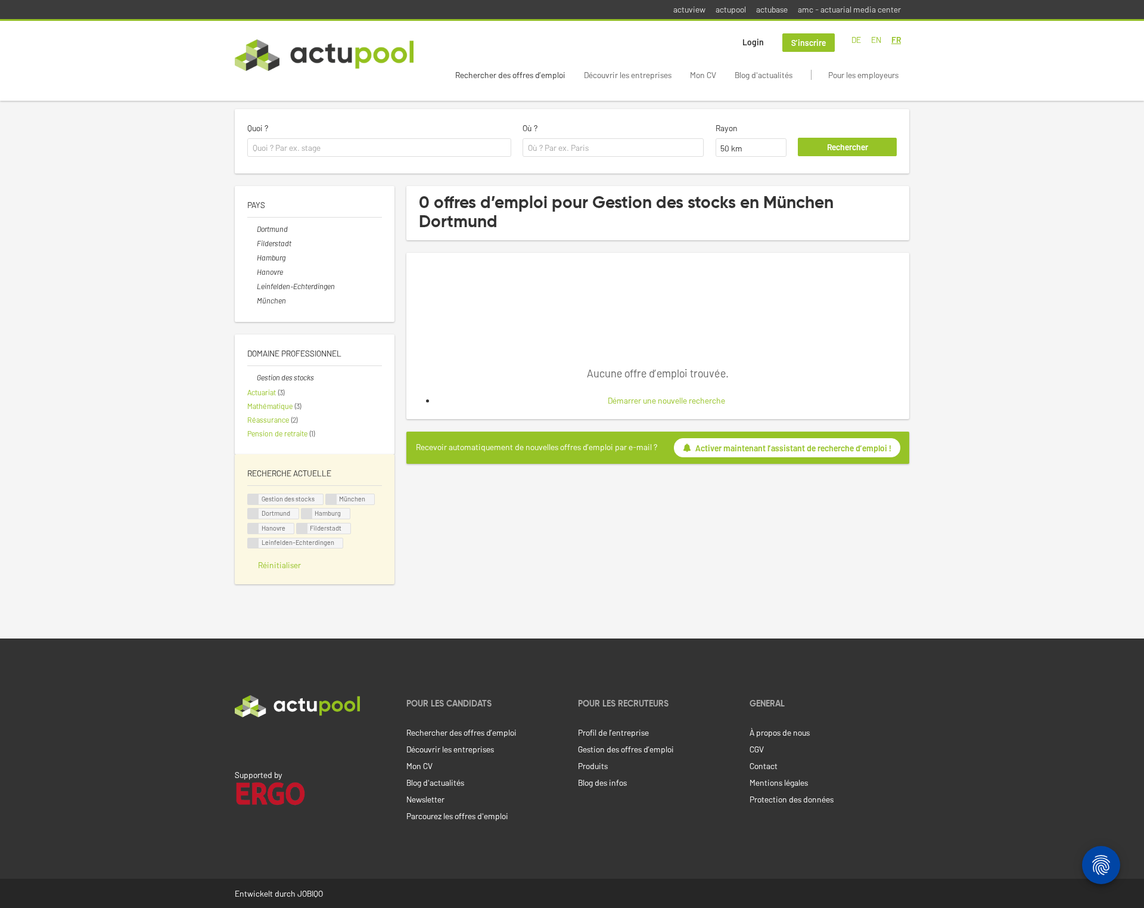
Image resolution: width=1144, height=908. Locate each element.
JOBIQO (310, 893)
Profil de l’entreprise (613, 732)
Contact (764, 766)
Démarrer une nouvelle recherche (666, 400)
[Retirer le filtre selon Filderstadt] (252, 243)
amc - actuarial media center (849, 9)
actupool (731, 9)
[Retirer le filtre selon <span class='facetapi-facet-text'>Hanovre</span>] (253, 528)
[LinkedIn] (241, 742)
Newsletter (425, 799)
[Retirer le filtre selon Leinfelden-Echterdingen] (252, 286)
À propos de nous (780, 732)
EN (876, 40)
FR (896, 40)
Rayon (727, 128)
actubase (772, 9)
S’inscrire (808, 43)
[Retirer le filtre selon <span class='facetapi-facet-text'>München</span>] (331, 499)
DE (856, 40)
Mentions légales (779, 782)
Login (753, 42)
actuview (689, 9)
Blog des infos (602, 782)
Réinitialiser (279, 565)
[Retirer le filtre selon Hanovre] (252, 272)
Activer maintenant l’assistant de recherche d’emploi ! (793, 448)
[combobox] (379, 147)
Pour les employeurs (863, 75)
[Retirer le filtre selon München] (252, 300)
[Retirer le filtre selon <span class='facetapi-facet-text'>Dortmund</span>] (253, 514)
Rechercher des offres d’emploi (510, 75)
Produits (593, 766)
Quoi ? (257, 128)
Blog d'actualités (763, 75)
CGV (757, 749)
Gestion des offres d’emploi (626, 749)
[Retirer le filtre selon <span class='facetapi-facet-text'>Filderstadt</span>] (302, 528)
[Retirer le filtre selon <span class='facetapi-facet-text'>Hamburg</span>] (306, 514)
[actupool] (324, 55)
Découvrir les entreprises (628, 75)
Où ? (530, 128)
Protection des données (792, 799)
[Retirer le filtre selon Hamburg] (252, 257)
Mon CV (703, 75)
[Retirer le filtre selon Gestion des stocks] (252, 377)
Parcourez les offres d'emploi (457, 816)
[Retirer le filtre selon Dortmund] (252, 229)
